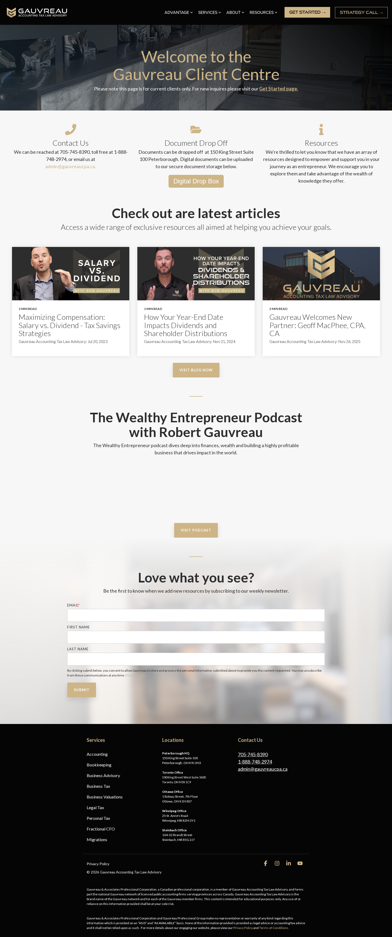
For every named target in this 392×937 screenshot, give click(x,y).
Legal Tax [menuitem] (95, 807)
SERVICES (207, 12)
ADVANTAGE (177, 12)
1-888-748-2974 (255, 762)
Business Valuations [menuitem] (105, 796)
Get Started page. (278, 89)
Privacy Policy (135, 675)
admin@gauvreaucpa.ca (262, 769)
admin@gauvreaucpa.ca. (70, 166)
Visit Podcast (196, 530)
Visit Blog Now (196, 370)
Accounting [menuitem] (97, 754)
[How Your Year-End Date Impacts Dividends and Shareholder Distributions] (196, 273)
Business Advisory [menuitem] (103, 775)
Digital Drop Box (196, 181)
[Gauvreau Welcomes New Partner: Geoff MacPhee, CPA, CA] (321, 273)
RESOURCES (262, 12)
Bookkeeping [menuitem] (99, 764)
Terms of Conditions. (274, 928)
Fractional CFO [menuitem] (101, 828)
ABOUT (233, 12)
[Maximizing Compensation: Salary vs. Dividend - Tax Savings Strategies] (70, 273)
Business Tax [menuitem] (98, 786)
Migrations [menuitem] (97, 839)
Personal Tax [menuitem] (98, 818)
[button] (266, 863)
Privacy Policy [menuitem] (98, 863)
